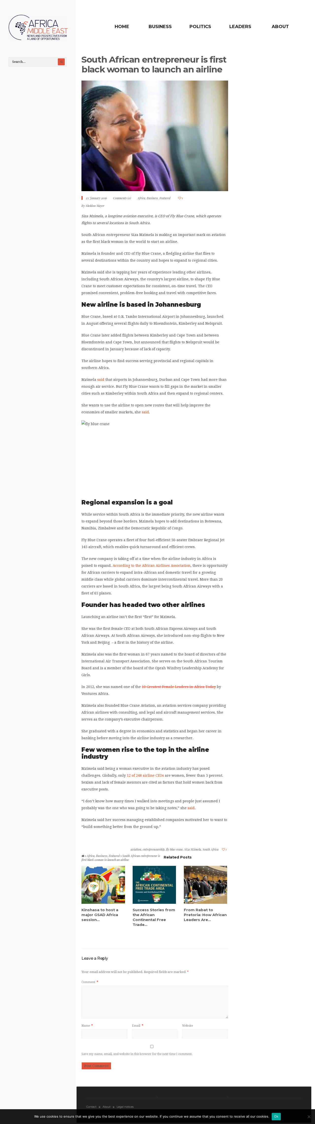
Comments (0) (122, 198)
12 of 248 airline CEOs (145, 775)
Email (137, 1025)
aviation (136, 849)
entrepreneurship (154, 849)
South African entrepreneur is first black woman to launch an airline (153, 64)
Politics (200, 26)
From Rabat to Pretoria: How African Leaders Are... (205, 914)
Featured (165, 198)
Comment (89, 982)
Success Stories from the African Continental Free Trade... (154, 917)
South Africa (211, 849)
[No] (308, 1116)
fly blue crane (174, 849)
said (100, 380)
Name (87, 1025)
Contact (91, 1106)
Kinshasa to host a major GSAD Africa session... (99, 914)
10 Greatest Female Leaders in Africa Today (179, 687)
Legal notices (125, 1106)
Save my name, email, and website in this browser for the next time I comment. (136, 1054)
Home (122, 26)
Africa (141, 198)
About (280, 26)
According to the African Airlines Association (151, 566)
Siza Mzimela (192, 849)
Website (187, 1025)
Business (160, 26)
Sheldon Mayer (95, 206)
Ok (276, 1116)
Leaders (240, 26)
